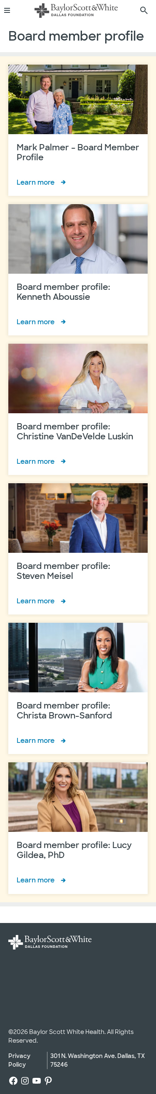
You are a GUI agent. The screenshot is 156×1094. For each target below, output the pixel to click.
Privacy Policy (19, 1060)
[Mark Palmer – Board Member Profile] (78, 130)
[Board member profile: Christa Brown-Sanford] (78, 688)
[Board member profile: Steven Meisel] (78, 548)
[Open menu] (10, 10)
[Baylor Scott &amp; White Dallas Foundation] (76, 10)
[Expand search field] (144, 10)
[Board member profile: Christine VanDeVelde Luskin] (78, 409)
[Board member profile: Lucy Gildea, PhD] (78, 828)
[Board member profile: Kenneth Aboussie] (78, 269)
